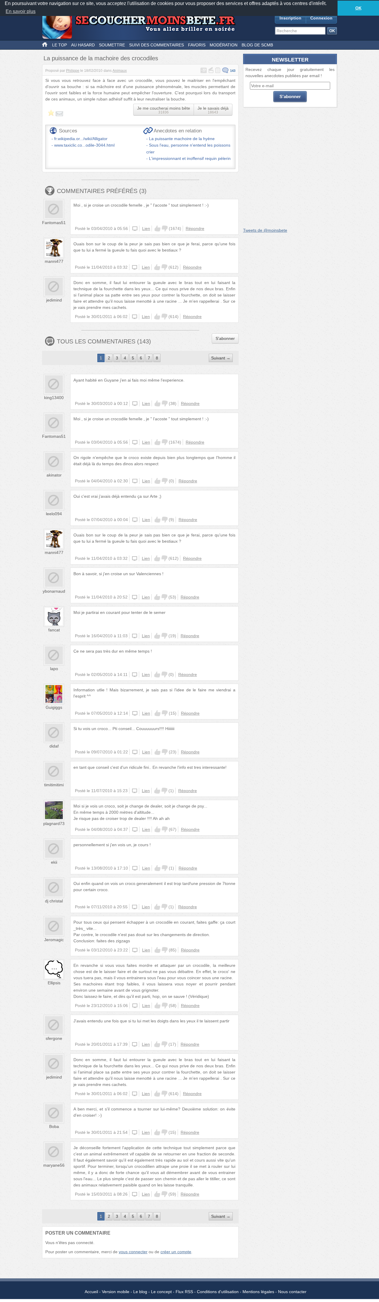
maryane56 (54, 1165)
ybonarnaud (54, 591)
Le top (59, 45)
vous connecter (133, 1251)
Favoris (196, 45)
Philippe (72, 71)
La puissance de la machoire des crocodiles (101, 58)
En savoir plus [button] (21, 11)
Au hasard (83, 45)
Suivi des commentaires (156, 45)
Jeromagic (54, 939)
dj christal (54, 901)
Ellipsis (54, 982)
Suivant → (220, 358)
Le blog (140, 1291)
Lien (146, 228)
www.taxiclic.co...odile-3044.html (84, 145)
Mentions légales (258, 1291)
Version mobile (115, 1291)
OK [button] (358, 8)
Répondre (195, 228)
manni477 (54, 261)
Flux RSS (184, 1291)
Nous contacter (292, 1291)
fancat (54, 630)
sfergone (54, 1038)
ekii (54, 862)
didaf (54, 746)
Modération (223, 45)
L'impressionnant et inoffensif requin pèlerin (190, 158)
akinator (54, 475)
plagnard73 (54, 823)
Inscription (290, 18)
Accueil (91, 1291)
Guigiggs (54, 707)
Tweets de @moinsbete (265, 230)
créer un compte (175, 1251)
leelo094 (54, 513)
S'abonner (225, 338)
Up (157, 228)
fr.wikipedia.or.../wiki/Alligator (80, 138)
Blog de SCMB (257, 45)
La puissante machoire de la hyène (182, 138)
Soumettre (112, 45)
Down (165, 228)
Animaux (120, 71)
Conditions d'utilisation (218, 1291)
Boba (54, 1126)
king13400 (54, 397)
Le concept (161, 1291)
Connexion (321, 18)
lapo (54, 668)
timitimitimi (54, 784)
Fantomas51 (54, 222)
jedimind (54, 300)
